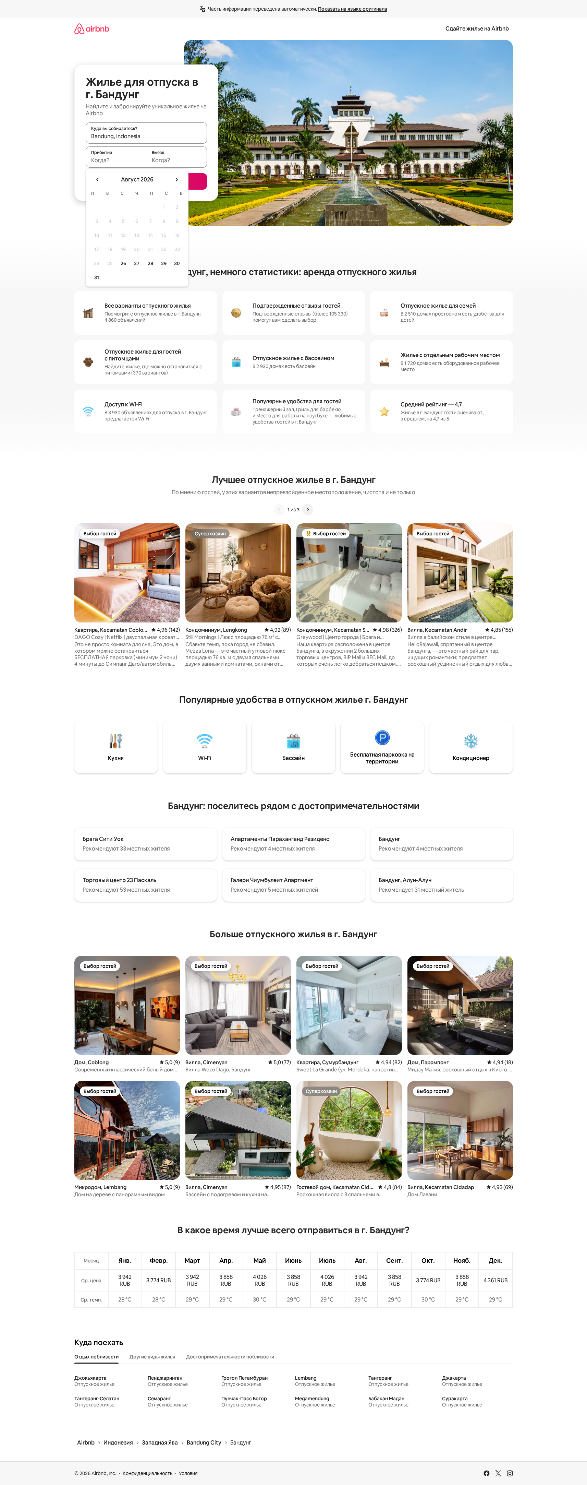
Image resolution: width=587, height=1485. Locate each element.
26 (123, 263)
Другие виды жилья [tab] (152, 1357)
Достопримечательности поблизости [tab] (230, 1357)
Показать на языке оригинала (352, 9)
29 (164, 263)
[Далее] (307, 509)
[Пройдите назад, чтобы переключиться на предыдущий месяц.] (98, 180)
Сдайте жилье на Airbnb (477, 28)
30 (177, 263)
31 (96, 277)
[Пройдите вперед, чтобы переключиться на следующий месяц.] (176, 180)
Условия (188, 1473)
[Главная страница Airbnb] (91, 28)
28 (150, 263)
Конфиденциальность (147, 1473)
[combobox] (146, 136)
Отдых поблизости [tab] (96, 1357)
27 (136, 263)
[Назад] (279, 509)
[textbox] (116, 160)
